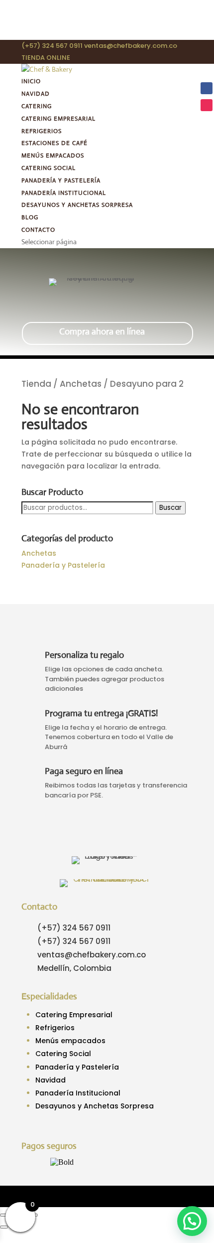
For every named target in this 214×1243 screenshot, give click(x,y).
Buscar (170, 507)
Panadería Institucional (63, 193)
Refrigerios (41, 131)
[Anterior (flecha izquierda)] (4, 1227)
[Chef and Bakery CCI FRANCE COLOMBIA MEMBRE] (107, 879)
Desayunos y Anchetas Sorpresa (77, 205)
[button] (192, 1221)
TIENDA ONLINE (45, 57)
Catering (36, 106)
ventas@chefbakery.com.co (91, 954)
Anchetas (81, 384)
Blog (29, 217)
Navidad (35, 94)
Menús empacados (52, 155)
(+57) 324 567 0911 (52, 45)
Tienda (36, 384)
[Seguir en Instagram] (207, 105)
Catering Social (48, 168)
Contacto (38, 230)
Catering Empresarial (58, 119)
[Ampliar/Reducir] (4, 1215)
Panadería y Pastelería (61, 180)
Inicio (31, 81)
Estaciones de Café (54, 143)
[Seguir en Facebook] (207, 88)
